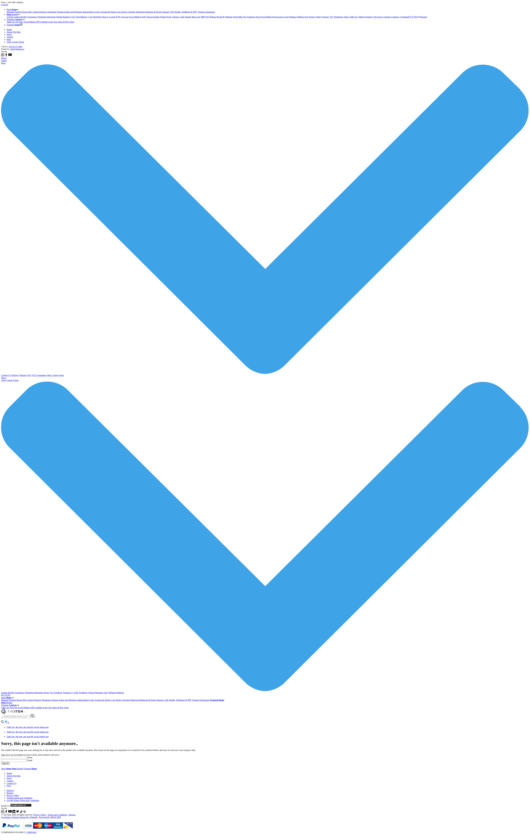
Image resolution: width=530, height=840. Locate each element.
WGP (416, 17)
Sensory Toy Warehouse (332, 17)
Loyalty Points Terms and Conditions (23, 800)
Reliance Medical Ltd (298, 17)
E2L (73, 17)
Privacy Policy (13, 795)
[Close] (265, 835)
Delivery (15, 375)
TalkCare (353, 17)
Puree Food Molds (264, 17)
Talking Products (365, 17)
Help (9, 39)
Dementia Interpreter (47, 17)
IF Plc (118, 17)
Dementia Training (55, 12)
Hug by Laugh (108, 17)
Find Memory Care (84, 17)
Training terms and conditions (19, 798)
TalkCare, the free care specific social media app (28, 727)
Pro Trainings (249, 17)
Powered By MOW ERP (50, 817)
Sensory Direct (315, 17)
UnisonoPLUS (406, 17)
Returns (23, 375)
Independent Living (91, 12)
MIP (203, 17)
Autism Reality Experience (26, 17)
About (4, 60)
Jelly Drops (147, 17)
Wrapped (423, 17)
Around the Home (108, 12)
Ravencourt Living (280, 17)
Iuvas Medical (135, 17)
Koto (169, 17)
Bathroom (140, 12)
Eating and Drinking (73, 12)
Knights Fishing (159, 17)
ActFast (10, 17)
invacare (125, 17)
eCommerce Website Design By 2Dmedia (19, 817)
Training (9, 705)
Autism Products (39, 12)
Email (29, 760)
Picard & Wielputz (225, 17)
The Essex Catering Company (386, 17)
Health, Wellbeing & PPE (186, 12)
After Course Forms (15, 42)
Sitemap (71, 815)
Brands (6, 702)
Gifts (172, 12)
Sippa (346, 17)
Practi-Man (238, 17)
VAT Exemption (39, 375)
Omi (207, 17)
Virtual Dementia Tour (98, 692)
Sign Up (5, 763)
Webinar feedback (116, 692)
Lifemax (175, 17)
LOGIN (4, 5)
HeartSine (97, 17)
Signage (165, 12)
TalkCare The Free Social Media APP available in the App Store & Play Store (40, 22)
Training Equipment (206, 12)
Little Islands (185, 17)
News (9, 34)
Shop (6, 697)
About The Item (14, 32)
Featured (30, 768)
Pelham (213, 17)
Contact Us (6, 375)
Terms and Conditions (57, 815)
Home (9, 29)
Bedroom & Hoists (153, 12)
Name (29, 757)
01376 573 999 (15, 46)
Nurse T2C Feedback (53, 692)
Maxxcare (196, 17)
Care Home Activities (126, 12)
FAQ (29, 375)
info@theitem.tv (17, 49)
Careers (10, 37)
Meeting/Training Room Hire (19, 12)
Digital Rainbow (63, 17)
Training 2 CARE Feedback (75, 692)
